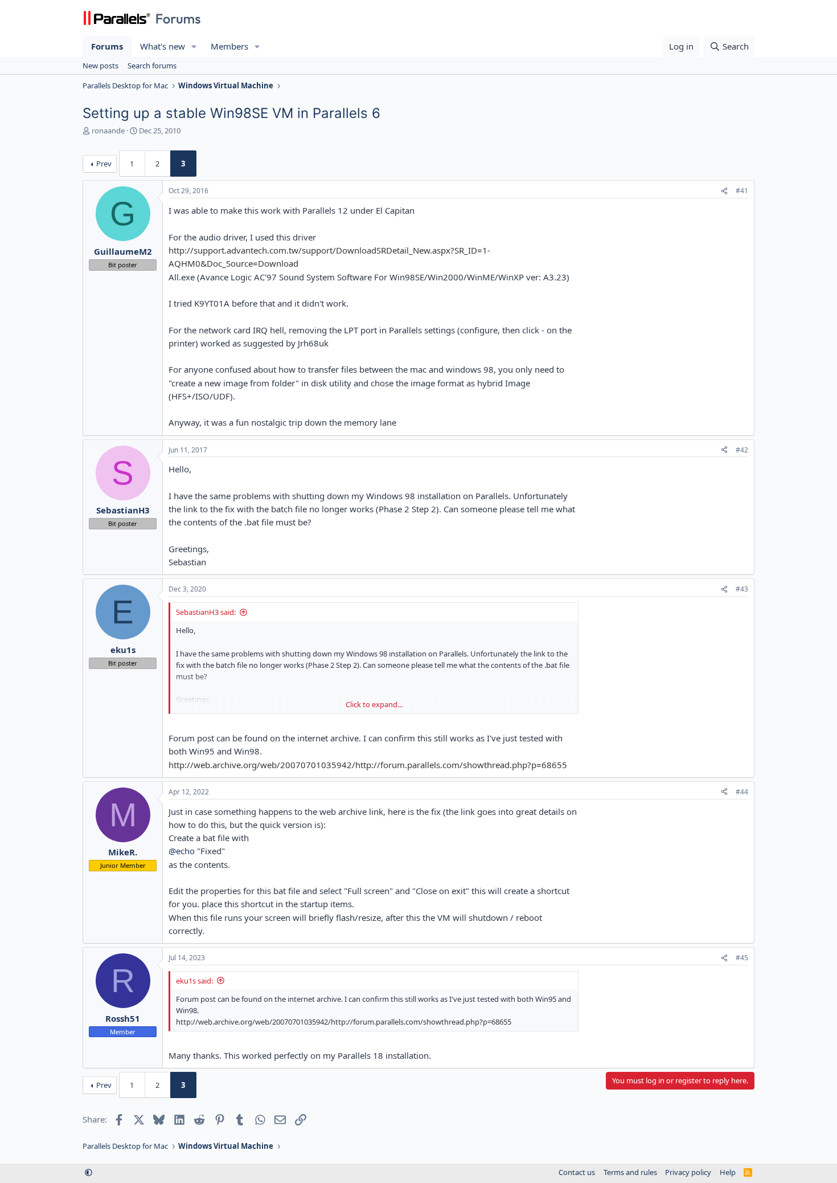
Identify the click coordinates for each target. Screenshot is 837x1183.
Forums (107, 46)
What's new (162, 46)
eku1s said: (194, 981)
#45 (742, 957)
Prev (104, 163)
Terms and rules (630, 1172)
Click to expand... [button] (374, 704)
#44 (742, 792)
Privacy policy (688, 1172)
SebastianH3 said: (206, 612)
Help (728, 1172)
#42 (742, 450)
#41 (742, 190)
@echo (182, 850)
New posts (100, 65)
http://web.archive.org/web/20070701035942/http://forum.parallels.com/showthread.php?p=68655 (368, 764)
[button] (194, 46)
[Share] (724, 191)
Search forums (152, 65)
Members (229, 46)
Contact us (577, 1172)
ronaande (108, 130)
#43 (742, 589)
